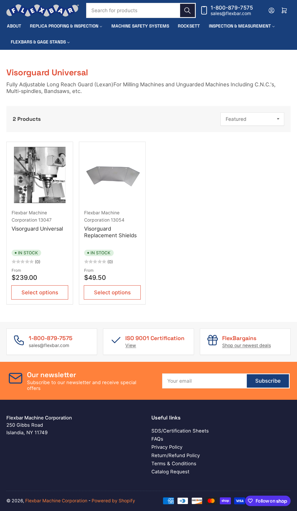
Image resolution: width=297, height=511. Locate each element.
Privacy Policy (166, 447)
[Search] (187, 10)
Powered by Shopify (113, 500)
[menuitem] (14, 26)
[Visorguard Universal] (40, 175)
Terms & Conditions (173, 463)
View (130, 345)
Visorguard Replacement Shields (110, 231)
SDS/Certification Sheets (180, 431)
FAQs (157, 439)
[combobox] (140, 10)
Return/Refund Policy (175, 455)
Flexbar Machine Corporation (56, 500)
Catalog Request (170, 472)
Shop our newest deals (246, 345)
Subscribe (268, 380)
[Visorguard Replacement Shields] (112, 175)
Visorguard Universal (37, 228)
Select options (39, 292)
